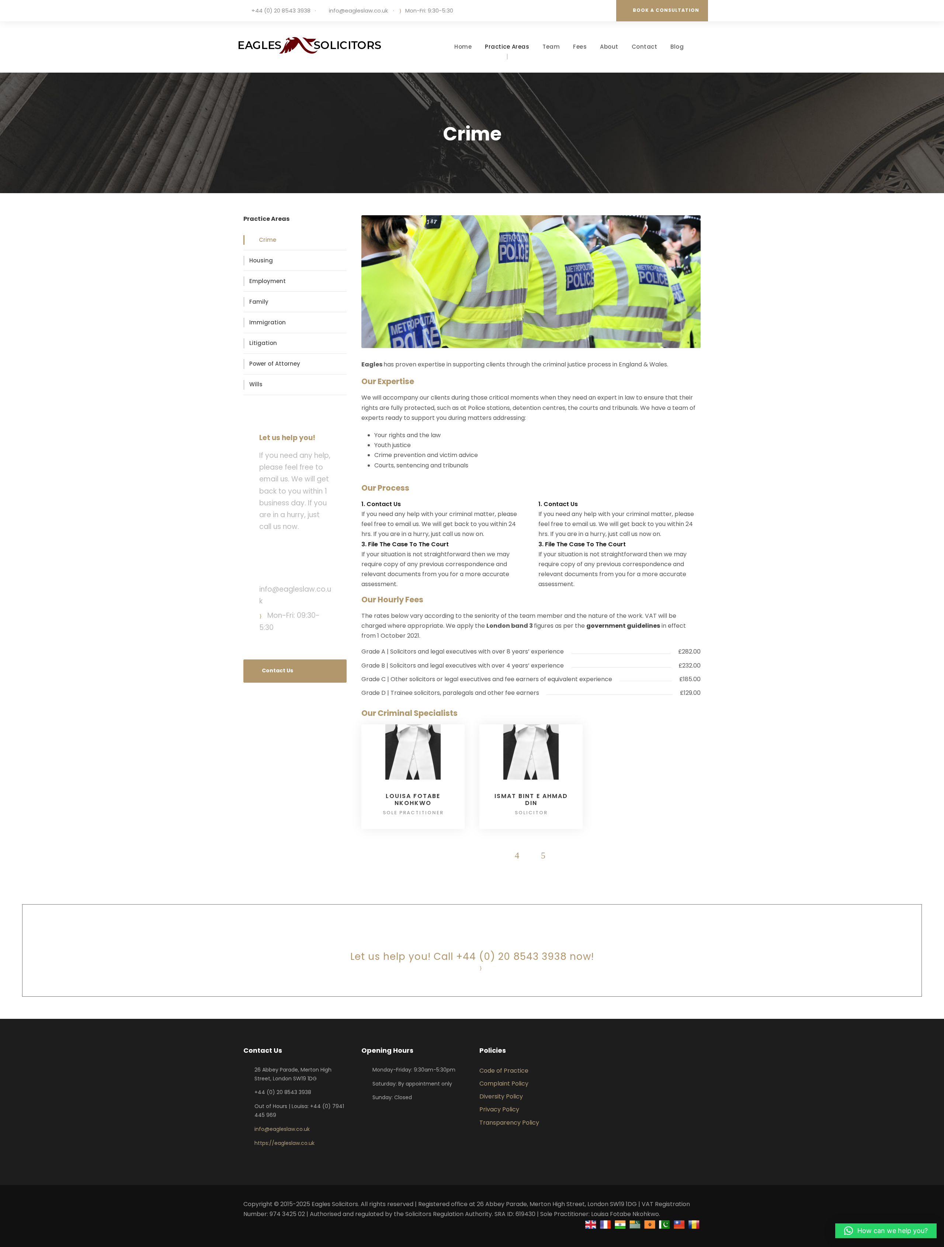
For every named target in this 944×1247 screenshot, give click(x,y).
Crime (267, 240)
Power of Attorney (274, 364)
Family (258, 302)
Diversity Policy (501, 1096)
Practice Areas (507, 46)
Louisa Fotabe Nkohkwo (413, 799)
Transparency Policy (509, 1122)
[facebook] (581, 10)
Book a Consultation (666, 10)
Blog (677, 46)
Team (551, 46)
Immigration (267, 322)
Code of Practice (503, 1070)
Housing (261, 260)
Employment (267, 281)
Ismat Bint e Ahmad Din (531, 799)
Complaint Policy (503, 1083)
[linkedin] (592, 10)
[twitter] (603, 10)
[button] (886, 1230)
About (609, 46)
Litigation (263, 343)
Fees (580, 46)
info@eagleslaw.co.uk (358, 10)
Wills (256, 384)
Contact (644, 46)
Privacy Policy (499, 1109)
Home (463, 46)
